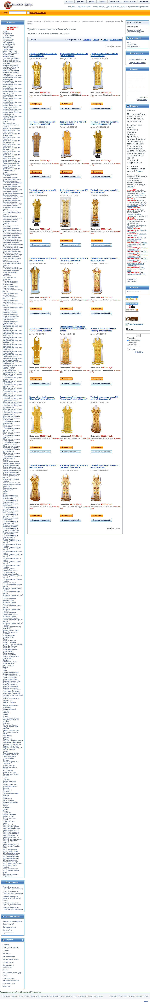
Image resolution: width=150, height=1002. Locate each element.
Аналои (5, 769)
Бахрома (6, 697)
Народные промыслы (11, 720)
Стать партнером (133, 292)
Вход (129, 42)
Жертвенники (8, 770)
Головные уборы (9, 123)
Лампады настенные (10, 683)
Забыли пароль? (133, 47)
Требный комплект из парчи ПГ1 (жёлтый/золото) (43, 191)
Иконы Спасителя (9, 642)
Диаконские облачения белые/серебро (11, 134)
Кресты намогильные (10, 672)
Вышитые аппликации (11, 698)
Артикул (87, 39)
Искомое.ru (138, 352)
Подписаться (132, 281)
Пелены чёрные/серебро (12, 484)
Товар (96, 39)
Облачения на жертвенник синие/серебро (12, 396)
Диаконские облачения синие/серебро (11, 155)
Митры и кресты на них (11, 718)
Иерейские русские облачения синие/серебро (12, 203)
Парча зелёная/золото (11, 832)
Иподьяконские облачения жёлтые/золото (12, 338)
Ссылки (5, 970)
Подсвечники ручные (10, 746)
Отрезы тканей (8, 35)
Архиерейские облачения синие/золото (12, 99)
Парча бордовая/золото (11, 828)
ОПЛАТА (6, 950)
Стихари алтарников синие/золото (10, 519)
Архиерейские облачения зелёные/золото (12, 92)
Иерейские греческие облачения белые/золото (12, 229)
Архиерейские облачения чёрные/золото (12, 113)
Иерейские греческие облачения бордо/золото (12, 236)
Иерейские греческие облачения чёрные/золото (12, 268)
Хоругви (6, 760)
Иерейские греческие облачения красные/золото (13, 247)
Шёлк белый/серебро (10, 851)
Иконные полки (8, 637)
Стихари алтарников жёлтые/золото (10, 508)
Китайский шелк (9, 821)
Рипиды (5, 809)
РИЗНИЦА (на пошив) (52, 21)
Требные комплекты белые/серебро (10, 287)
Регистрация (132, 44)
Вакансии (6, 986)
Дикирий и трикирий (10, 632)
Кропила (6, 804)
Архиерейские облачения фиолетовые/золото (12, 106)
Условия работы (9, 983)
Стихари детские (9, 539)
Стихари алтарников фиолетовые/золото (10, 526)
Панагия (6, 728)
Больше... (143, 97)
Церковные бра (8, 816)
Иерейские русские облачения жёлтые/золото (12, 189)
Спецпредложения (9, 927)
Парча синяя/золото (10, 835)
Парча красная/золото (11, 834)
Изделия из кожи (9, 635)
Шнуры (5, 716)
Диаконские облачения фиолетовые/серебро (11, 162)
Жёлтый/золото (8, 42)
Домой (91, 1)
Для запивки (7, 790)
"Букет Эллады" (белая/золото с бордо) (136, 195)
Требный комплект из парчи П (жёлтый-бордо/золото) (42, 123)
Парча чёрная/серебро (11, 846)
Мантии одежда (8, 369)
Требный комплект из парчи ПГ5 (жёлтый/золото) (43, 466)
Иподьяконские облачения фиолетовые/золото (12, 355)
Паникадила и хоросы (11, 730)
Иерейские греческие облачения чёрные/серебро (11, 272)
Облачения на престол (11, 416)
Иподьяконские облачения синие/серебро (12, 352)
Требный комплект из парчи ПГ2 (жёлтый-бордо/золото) (74, 191)
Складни (6, 660)
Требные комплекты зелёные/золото (10, 297)
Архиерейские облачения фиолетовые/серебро (12, 110)
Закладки (6, 634)
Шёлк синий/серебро (10, 862)
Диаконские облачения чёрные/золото (11, 166)
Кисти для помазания (10, 793)
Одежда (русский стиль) (12, 627)
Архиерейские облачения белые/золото (12, 78)
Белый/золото (8, 37)
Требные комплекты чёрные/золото (10, 318)
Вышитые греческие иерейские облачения (11, 66)
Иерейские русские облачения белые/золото (12, 178)
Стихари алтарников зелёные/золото (10, 512)
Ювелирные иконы (10, 662)
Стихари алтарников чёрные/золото (10, 533)
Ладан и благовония (10, 679)
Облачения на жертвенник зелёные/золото (12, 385)
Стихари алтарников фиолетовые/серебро (11, 529)
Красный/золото (9, 46)
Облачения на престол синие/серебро (11, 440)
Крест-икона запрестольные (8, 799)
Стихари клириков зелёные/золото (9, 599)
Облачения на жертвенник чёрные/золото (12, 410)
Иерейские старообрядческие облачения (9, 277)
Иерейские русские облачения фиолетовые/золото (12, 207)
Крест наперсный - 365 (137, 252)
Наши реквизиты (9, 956)
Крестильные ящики (10, 802)
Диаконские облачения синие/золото (11, 152)
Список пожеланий (134, 30)
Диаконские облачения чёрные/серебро (11, 169)
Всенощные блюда (10, 786)
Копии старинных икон (11, 656)
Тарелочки (7, 813)
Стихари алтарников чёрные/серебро (10, 536)
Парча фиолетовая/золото (12, 839)
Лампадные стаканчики (11, 693)
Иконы (5, 639)
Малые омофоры (9, 119)
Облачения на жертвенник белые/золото (12, 375)
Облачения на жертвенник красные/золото (12, 389)
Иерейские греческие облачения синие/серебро (12, 254)
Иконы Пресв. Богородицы (12, 644)
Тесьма (5, 714)
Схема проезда (8, 962)
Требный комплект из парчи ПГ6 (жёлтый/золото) (105, 466)
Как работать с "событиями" (8, 966)
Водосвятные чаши (10, 784)
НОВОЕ (5, 32)
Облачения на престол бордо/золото (11, 426)
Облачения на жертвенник (12, 372)
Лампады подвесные (10, 686)
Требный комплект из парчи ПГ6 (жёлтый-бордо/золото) (74, 466)
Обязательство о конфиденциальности (11, 979)
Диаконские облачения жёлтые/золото (11, 141)
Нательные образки (10, 725)
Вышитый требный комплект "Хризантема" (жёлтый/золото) (73, 398)
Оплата (69, 1)
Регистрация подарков (135, 32)
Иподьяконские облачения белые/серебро (12, 331)
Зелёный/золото (9, 44)
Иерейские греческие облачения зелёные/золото (13, 243)
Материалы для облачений (13, 695)
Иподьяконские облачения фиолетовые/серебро (12, 359)
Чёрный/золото (8, 55)
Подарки (6, 737)
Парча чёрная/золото (10, 844)
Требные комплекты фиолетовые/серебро (11, 315)
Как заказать (115, 1)
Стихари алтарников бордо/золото (10, 504)
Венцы (5, 783)
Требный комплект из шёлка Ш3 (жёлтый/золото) (74, 55)
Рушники (6, 721)
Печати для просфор (10, 732)
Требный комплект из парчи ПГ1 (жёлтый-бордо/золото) (105, 123)
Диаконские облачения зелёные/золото (11, 145)
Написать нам (129, 1)
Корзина (102, 1)
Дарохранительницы (10, 630)
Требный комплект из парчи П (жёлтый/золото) (73, 123)
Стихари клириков (9, 583)
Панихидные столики (10, 774)
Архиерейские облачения (12, 76)
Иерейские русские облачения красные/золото (13, 196)
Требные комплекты (70, 21)
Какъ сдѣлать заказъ (10, 947)
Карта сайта (7, 930)
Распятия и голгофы (10, 755)
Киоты (5, 669)
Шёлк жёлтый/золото (10, 855)
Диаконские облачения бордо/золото (11, 138)
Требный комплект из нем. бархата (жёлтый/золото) (40, 330)
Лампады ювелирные (10, 688)
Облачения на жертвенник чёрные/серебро (12, 413)
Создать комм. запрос (137, 63)
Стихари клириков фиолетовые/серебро (11, 617)
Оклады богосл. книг (10, 727)
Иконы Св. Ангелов (10, 646)
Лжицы (5, 806)
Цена (105, 39)
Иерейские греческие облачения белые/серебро (12, 233)
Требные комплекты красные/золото (10, 301)
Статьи (5, 976)
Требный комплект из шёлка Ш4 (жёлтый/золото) (104, 55)
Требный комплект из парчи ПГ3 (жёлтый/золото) (43, 259)
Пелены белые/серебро (11, 463)
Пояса (5, 493)
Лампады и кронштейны (12, 681)
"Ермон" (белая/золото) (136, 205)
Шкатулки (6, 723)
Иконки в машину (9, 641)
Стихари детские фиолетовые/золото (10, 569)
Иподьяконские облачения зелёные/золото (12, 341)
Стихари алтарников (10, 495)
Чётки (5, 872)
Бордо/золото (8, 41)
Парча (5, 823)
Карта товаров (8, 933)
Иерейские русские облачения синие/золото (12, 199)
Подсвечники (7, 739)
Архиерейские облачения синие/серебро (12, 103)
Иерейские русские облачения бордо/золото (12, 185)
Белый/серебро (8, 39)
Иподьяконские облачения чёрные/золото (12, 362)
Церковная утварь (9, 781)
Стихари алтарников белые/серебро (10, 501)
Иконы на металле (9, 655)
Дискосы (6, 788)
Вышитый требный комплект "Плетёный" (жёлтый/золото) (42, 398)
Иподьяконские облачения (12, 325)
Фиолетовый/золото (10, 51)
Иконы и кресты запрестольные (9, 664)
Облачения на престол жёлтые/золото (11, 450)
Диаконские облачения (11, 128)
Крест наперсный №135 (137, 255)
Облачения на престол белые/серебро (11, 422)
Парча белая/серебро (11, 827)
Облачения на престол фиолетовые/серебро (11, 447)
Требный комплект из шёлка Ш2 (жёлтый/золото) (43, 55)
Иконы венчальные (10, 649)
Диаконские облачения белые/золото (11, 131)
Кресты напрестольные (11, 676)
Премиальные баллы (10, 959)
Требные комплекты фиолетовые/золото (10, 311)
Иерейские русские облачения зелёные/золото (13, 192)
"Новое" (139, 171)
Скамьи (5, 777)
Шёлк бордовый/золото (11, 853)
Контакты (6, 945)
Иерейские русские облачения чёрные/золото (12, 217)
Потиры (5, 751)
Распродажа (7, 34)
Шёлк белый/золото (10, 849)
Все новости (131, 279)
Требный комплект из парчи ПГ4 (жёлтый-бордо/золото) (74, 259)
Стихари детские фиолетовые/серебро (11, 573)
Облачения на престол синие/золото (11, 436)
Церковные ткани (9, 818)
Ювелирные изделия (10, 874)
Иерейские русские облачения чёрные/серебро (10, 221)
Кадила (5, 667)
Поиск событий (8, 924)
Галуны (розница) (9, 702)
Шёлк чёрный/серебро (11, 870)
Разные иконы (8, 658)
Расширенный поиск (38, 13)
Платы (5, 734)
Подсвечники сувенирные (12, 748)
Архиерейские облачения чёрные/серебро (12, 117)
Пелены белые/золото (11, 462)
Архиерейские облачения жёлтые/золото (12, 89)
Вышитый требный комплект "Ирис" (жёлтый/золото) (103, 330)
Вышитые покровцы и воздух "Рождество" (136, 239)
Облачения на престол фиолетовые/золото (11, 443)
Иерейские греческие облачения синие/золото (12, 250)
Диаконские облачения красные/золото (11, 148)
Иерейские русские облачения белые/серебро (12, 182)
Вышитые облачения (10, 60)
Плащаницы (7, 735)
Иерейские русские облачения (10, 175)
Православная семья (11, 753)
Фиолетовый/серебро (10, 53)
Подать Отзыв (142, 100)
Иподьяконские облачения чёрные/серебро (12, 366)
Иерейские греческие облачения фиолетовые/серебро (12, 263)
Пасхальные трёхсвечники (13, 741)
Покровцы (6, 491)
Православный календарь (12, 973)
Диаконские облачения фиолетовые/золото (11, 159)
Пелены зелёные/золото (12, 469)
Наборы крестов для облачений (10, 706)
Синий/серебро (8, 49)
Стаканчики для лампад (11, 691)
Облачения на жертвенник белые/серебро (12, 378)
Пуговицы (6, 713)
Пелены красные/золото (12, 470)
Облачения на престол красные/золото (11, 433)
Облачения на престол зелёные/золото (11, 429)
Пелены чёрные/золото (11, 483)
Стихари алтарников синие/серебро (10, 522)
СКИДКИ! (130, 186)
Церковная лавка (9, 765)
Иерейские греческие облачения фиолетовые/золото (12, 258)
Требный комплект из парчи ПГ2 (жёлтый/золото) (105, 191)
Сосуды (5, 811)
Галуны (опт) (7, 700)
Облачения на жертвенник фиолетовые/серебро (12, 403)
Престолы (6, 776)
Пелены (5, 460)
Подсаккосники (8, 490)
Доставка (6, 953)
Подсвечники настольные (12, 744)
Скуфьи (5, 126)
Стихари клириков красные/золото (9, 603)
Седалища (6, 779)
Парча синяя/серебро (11, 837)
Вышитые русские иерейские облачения (11, 69)
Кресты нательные (10, 677)
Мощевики (6, 807)
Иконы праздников (9, 648)
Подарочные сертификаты (12, 921)
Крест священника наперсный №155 (137, 244)
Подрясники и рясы (10, 488)
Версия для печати (113, 21)
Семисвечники (8, 758)
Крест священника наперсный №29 (136, 269)
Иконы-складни (8, 653)
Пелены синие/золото (11, 472)
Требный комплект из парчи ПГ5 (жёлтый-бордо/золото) (105, 398)
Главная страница (34, 21)
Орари (5, 172)
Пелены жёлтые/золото (11, 467)
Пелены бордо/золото (11, 465)
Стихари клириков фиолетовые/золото (10, 613)
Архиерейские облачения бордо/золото (12, 85)
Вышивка (6, 628)
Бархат (5, 820)
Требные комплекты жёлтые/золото (10, 294)
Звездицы (6, 791)
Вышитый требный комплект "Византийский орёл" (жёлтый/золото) (73, 329)
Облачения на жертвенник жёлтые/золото (12, 406)
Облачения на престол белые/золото (11, 419)
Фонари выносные (9, 814)
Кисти (5, 704)
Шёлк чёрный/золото (10, 869)
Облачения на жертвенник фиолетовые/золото (12, 399)
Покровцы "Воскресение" (136, 234)
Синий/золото (8, 48)
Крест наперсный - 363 (137, 259)
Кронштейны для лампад (12, 690)
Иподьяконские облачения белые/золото (12, 327)
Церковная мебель (10, 767)
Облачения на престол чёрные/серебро (11, 457)
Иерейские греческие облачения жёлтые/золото (12, 240)
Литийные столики (9, 772)
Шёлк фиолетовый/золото (12, 863)
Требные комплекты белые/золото (10, 283)
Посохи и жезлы (9, 749)
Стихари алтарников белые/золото (10, 497)
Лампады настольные (11, 684)
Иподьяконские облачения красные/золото (12, 345)
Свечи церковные (9, 756)
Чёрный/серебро (9, 56)
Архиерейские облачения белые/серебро (12, 82)
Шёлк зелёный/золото (11, 856)
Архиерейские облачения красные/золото (12, 96)
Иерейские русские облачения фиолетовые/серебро (12, 212)
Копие (5, 797)
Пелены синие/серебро (11, 474)
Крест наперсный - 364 (137, 248)
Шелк (5, 848)
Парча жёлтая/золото (10, 830)
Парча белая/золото (10, 825)
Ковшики (6, 795)
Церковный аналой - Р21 (136, 274)
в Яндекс (132, 349)
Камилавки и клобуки (10, 125)
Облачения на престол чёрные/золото (11, 454)
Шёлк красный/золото (11, 858)
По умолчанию (117, 39)
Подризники (7, 486)
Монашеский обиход (10, 370)
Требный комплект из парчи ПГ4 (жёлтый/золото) (105, 259)
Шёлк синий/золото (10, 860)
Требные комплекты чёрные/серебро (10, 322)
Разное (5, 121)
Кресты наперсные (10, 674)
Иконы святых (8, 651)
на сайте (132, 338)
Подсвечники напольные (12, 742)
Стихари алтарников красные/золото (10, 515)
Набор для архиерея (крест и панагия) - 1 (136, 263)
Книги (5, 670)
